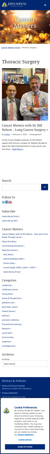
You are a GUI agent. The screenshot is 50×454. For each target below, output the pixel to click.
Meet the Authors (9, 250)
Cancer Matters (25, 22)
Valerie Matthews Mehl (13, 258)
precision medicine (10, 320)
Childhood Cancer (10, 289)
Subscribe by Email (10, 216)
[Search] (44, 187)
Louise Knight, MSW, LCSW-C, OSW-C (19, 267)
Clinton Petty (8, 263)
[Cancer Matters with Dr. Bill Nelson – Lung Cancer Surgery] (25, 94)
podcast (5, 315)
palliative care (8, 302)
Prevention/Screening (11, 324)
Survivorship (7, 337)
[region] (25, 426)
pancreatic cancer (9, 307)
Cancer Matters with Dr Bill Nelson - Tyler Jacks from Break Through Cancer (25, 235)
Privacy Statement (9, 393)
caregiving (6, 285)
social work (7, 333)
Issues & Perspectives (11, 298)
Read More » (17, 149)
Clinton (7, 134)
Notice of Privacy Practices (13, 385)
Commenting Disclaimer (12, 245)
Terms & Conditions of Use (13, 397)
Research (6, 328)
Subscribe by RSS (9, 220)
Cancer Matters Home (10, 47)
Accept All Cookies (25, 447)
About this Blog (9, 241)
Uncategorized (8, 346)
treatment (6, 341)
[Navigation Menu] (45, 5)
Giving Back (7, 294)
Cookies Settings (25, 439)
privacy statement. (26, 434)
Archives (5, 359)
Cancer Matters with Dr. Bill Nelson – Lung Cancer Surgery (24, 127)
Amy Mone (8, 254)
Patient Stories (8, 311)
